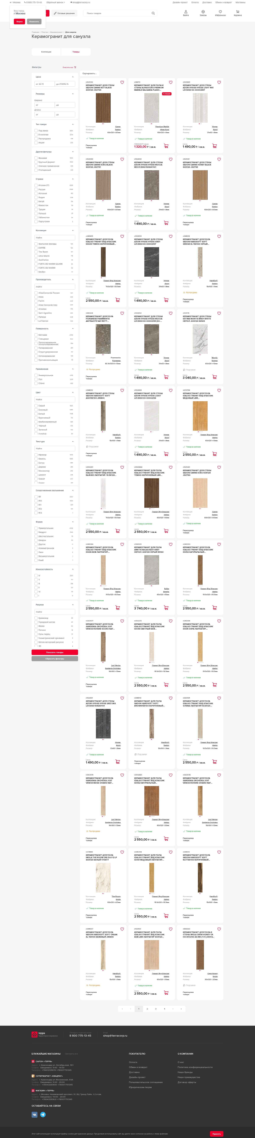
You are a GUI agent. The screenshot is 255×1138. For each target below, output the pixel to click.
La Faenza (43, 321)
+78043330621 (49, 1099)
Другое (42, 544)
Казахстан (43, 205)
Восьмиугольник (46, 556)
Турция (42, 209)
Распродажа (45, 139)
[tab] (73, 77)
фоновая (43, 158)
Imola (41, 297)
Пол (40, 379)
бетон (41, 463)
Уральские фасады (48, 244)
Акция (41, 142)
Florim (41, 301)
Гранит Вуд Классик (112, 281)
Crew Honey (212, 973)
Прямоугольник (46, 528)
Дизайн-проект (137, 1077)
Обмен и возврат (138, 1067)
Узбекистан (44, 217)
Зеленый (43, 430)
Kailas (166, 589)
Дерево (42, 467)
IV (39, 576)
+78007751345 (64, 1070)
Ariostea (42, 309)
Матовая (43, 335)
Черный (42, 426)
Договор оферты (187, 1082)
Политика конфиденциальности (195, 1067)
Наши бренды (185, 1072)
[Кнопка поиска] (153, 13)
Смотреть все (71, 1054)
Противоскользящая (48, 360)
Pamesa (42, 317)
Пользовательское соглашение (146, 1082)
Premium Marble (162, 127)
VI (39, 591)
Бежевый (43, 410)
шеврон (42, 540)
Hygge (215, 127)
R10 (40, 501)
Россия (42, 189)
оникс (41, 483)
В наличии (43, 135)
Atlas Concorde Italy (48, 305)
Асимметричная (46, 548)
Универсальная (46, 375)
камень (42, 459)
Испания (43, 193)
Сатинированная (47, 356)
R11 (40, 505)
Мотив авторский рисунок (51, 642)
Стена (41, 383)
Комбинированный (48, 422)
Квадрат (42, 532)
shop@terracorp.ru (115, 1035)
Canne (118, 127)
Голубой (42, 434)
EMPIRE (42, 248)
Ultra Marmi (44, 256)
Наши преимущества (189, 1077)
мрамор (42, 455)
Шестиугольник (46, 536)
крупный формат (47, 162)
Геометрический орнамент (51, 638)
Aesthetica (44, 260)
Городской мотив (47, 622)
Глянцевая (44, 339)
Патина (42, 630)
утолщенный (45, 170)
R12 (40, 509)
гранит (42, 479)
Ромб (41, 560)
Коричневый (44, 418)
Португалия (44, 221)
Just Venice (116, 665)
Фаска (41, 626)
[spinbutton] (44, 84)
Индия (42, 197)
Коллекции (46, 52)
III (39, 583)
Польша (42, 213)
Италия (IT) (44, 185)
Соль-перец (44, 634)
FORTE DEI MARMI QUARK (51, 264)
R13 (40, 513)
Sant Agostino (45, 313)
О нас (181, 1062)
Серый (42, 406)
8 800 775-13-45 (80, 1035)
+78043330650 (49, 1084)
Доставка (134, 1072)
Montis (215, 358)
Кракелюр (43, 618)
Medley (42, 272)
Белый (42, 414)
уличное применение (49, 166)
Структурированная (48, 352)
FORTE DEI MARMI (47, 268)
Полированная (46, 348)
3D (40, 646)
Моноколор (44, 471)
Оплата (133, 1062)
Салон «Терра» (44, 1061)
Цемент (42, 475)
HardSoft (214, 281)
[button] (186, 13)
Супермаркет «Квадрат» (49, 1076)
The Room (43, 252)
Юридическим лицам (140, 1087)
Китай (41, 201)
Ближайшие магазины (46, 1053)
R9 (40, 497)
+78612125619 (49, 1070)
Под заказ (43, 131)
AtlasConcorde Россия (49, 293)
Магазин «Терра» (45, 1090)
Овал (41, 552)
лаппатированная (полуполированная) (48, 343)
